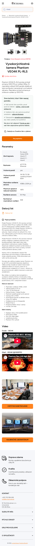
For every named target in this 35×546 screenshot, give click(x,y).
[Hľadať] (3, 9)
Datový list (8, 213)
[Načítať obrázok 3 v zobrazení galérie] (24, 52)
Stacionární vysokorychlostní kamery (18, 15)
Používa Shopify (23, 543)
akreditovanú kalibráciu (22, 117)
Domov (4, 15)
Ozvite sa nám (24, 123)
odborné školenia (17, 114)
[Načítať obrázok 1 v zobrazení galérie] (10, 52)
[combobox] (17, 9)
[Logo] (17, 3)
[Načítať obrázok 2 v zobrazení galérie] (17, 52)
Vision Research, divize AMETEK (20, 59)
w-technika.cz (15, 543)
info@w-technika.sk (8, 499)
